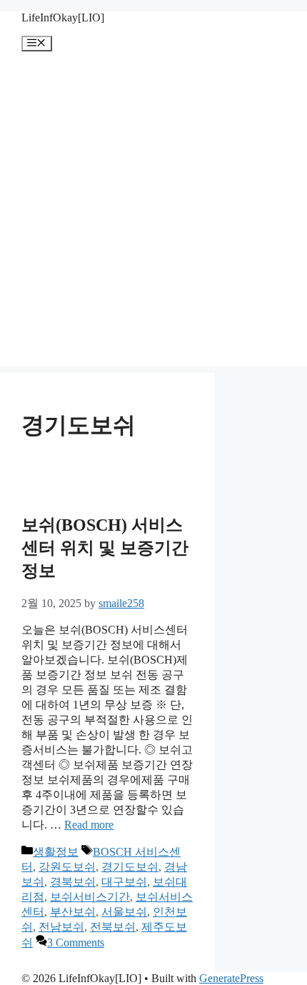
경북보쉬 (73, 882)
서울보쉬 (124, 912)
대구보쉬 (124, 882)
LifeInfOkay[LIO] (62, 17)
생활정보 (56, 852)
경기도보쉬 (129, 867)
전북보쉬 (113, 927)
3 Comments (75, 942)
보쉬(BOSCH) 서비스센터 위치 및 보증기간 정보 (104, 548)
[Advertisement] (153, 212)
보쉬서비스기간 (90, 897)
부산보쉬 (73, 912)
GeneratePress (231, 978)
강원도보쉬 (67, 867)
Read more (89, 825)
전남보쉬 (61, 927)
